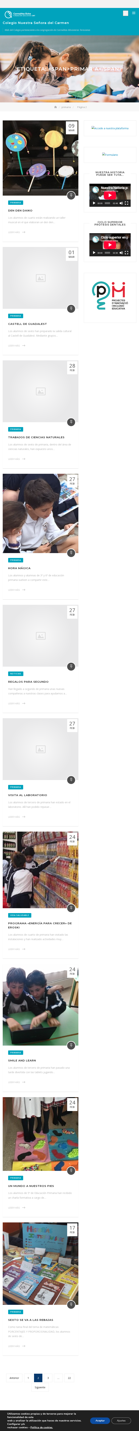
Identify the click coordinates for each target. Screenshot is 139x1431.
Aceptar (100, 1420)
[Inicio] (55, 107)
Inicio (107, 4)
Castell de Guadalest (27, 324)
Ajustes (121, 1420)
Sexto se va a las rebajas (30, 1320)
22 (71, 1377)
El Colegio (112, 4)
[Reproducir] (94, 203)
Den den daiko (20, 210)
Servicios (123, 4)
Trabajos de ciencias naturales (36, 437)
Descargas (134, 4)
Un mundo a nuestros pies (31, 1186)
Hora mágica (19, 568)
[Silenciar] (121, 203)
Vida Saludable (19, 915)
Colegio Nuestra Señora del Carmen (36, 23)
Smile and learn (22, 1060)
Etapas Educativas (117, 4)
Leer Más (14, 232)
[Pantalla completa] (126, 203)
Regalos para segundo (28, 681)
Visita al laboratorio (27, 795)
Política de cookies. (41, 1427)
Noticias (128, 4)
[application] (110, 195)
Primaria (15, 202)
